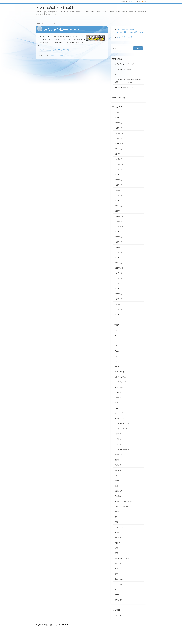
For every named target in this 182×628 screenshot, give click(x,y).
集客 (116, 589)
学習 (116, 486)
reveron (53, 55)
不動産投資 (119, 455)
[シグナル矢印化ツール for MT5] (95, 38)
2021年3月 (118, 309)
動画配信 (118, 470)
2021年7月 (118, 289)
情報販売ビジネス (121, 512)
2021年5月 (118, 299)
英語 (116, 569)
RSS (144, 2)
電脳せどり (119, 600)
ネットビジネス (120, 418)
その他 (117, 366)
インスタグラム (120, 377)
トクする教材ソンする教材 (55, 7)
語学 (116, 574)
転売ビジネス (119, 584)
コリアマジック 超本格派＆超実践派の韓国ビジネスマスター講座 (129, 81)
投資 (61, 55)
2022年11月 (119, 221)
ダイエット (119, 403)
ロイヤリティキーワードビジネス (126, 64)
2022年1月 (118, 263)
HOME (39, 23)
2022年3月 (118, 252)
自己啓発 (118, 563)
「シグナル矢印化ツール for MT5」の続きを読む (54, 50)
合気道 (117, 480)
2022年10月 (119, 226)
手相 (116, 517)
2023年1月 (118, 211)
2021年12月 (119, 268)
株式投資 (118, 537)
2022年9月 (118, 232)
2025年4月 (118, 118)
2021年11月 (119, 273)
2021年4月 (118, 304)
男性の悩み (119, 543)
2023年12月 (119, 164)
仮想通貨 (118, 465)
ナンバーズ (119, 413)
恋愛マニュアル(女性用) (123, 501)
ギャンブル (119, 387)
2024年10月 (119, 144)
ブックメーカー (120, 444)
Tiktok (117, 351)
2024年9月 (118, 149)
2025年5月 (118, 112)
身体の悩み (119, 579)
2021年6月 (118, 294)
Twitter (117, 356)
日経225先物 (119, 527)
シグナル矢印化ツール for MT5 (61, 29)
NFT (116, 341)
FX (58, 55)
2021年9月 (118, 278)
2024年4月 (118, 154)
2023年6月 (118, 185)
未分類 (117, 532)
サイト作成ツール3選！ (125, 37)
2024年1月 (118, 159)
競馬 (116, 548)
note (116, 346)
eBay (116, 330)
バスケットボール (121, 429)
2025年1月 (118, 128)
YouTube (118, 361)
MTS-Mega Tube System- (124, 87)
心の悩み (118, 496)
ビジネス (118, 439)
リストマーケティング (122, 449)
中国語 (117, 460)
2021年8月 (118, 283)
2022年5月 (118, 242)
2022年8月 (118, 237)
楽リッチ (118, 74)
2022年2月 (118, 258)
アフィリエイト (120, 372)
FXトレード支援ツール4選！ (127, 30)
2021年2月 (118, 315)
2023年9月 (118, 175)
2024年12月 (119, 133)
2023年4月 (118, 195)
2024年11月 (119, 138)
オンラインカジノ (121, 382)
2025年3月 (118, 123)
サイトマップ (137, 2)
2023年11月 (119, 169)
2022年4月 (118, 247)
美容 (116, 553)
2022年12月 (119, 216)
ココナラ (118, 392)
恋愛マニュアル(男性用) (123, 506)
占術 (116, 475)
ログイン (118, 615)
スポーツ (118, 398)
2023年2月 (118, 206)
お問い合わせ (126, 2)
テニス (117, 408)
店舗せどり (119, 491)
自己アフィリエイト (122, 558)
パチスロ (118, 434)
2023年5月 (118, 190)
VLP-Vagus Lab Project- (123, 69)
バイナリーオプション (122, 423)
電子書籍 (118, 594)
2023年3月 (118, 201)
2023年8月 (118, 180)
